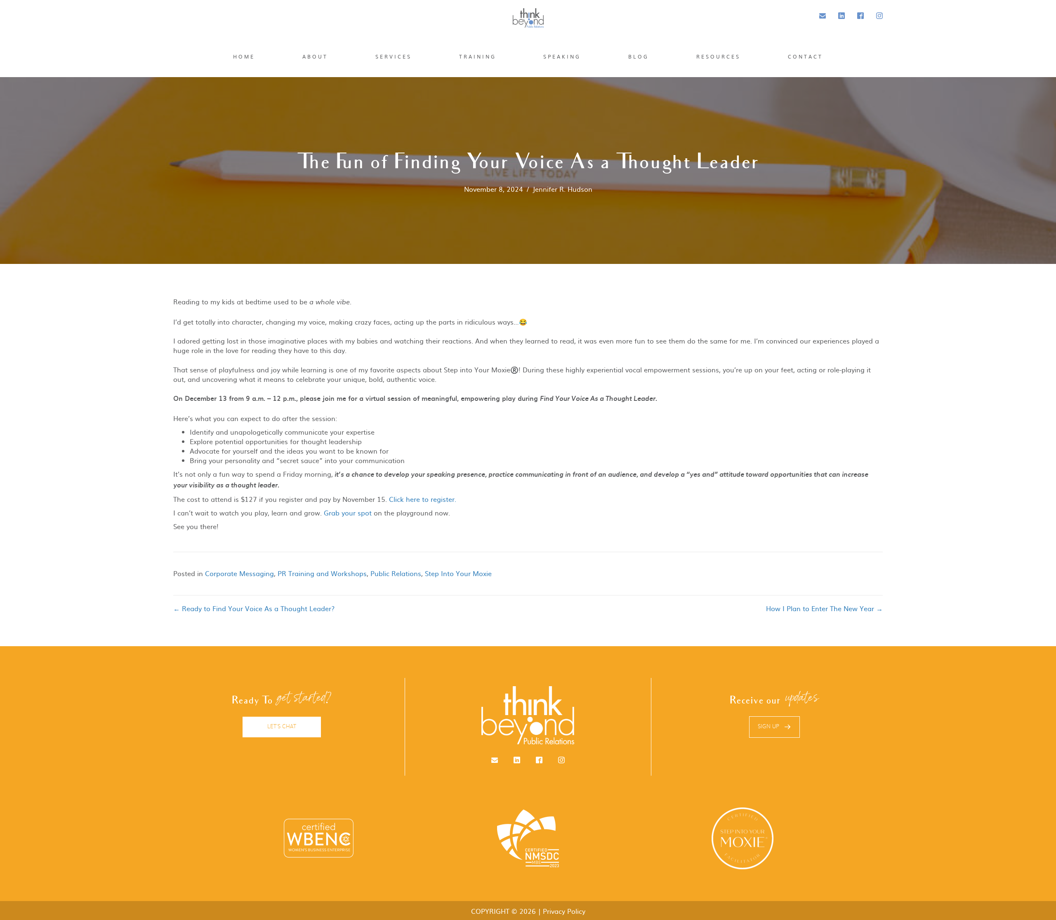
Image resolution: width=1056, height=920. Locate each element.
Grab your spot (348, 513)
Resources (718, 56)
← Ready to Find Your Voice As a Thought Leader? (254, 608)
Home (244, 56)
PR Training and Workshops (322, 573)
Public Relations (395, 573)
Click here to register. (422, 499)
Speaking (562, 56)
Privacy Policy (564, 911)
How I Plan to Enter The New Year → (824, 608)
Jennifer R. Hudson (562, 189)
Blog (638, 56)
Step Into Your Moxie (458, 573)
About (315, 56)
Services (393, 56)
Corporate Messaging (239, 573)
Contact (805, 56)
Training (477, 56)
